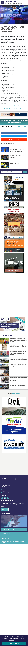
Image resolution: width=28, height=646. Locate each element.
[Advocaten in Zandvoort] (4, 373)
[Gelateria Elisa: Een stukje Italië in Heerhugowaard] (4, 367)
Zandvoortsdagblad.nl (10, 2)
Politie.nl (25, 33)
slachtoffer (4, 105)
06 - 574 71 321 (19, 126)
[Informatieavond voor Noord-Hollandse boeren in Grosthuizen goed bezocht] (4, 386)
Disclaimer (3, 535)
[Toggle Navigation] (25, 3)
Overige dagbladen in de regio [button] (8, 529)
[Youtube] (5, 498)
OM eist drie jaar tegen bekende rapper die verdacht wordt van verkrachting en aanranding (17, 149)
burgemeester (10, 105)
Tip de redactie (15, 139)
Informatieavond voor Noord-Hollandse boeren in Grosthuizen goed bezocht (17, 385)
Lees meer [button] (11, 640)
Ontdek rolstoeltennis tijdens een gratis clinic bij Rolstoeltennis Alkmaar (18, 353)
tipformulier (9, 101)
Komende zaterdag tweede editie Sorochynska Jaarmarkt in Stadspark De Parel (18, 340)
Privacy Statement (5, 538)
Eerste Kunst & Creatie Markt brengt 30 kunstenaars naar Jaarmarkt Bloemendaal (18, 379)
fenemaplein (17, 105)
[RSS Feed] (7, 498)
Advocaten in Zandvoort (15, 371)
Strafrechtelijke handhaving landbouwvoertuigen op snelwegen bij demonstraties (18, 360)
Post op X (14, 136)
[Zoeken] (25, 172)
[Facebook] (2, 498)
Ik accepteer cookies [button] (14, 643)
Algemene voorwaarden (6, 533)
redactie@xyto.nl (6, 491)
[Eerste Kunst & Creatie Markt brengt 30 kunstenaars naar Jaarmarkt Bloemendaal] (4, 380)
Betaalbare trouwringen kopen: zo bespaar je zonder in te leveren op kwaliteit (18, 347)
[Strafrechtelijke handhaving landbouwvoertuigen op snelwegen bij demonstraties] (4, 360)
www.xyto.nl (6, 492)
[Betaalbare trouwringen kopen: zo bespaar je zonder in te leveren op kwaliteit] (4, 347)
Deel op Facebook (15, 133)
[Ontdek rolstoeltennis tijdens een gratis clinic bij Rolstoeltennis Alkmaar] (4, 354)
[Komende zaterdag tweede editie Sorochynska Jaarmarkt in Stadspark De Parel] (4, 341)
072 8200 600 (6, 489)
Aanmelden (5, 509)
